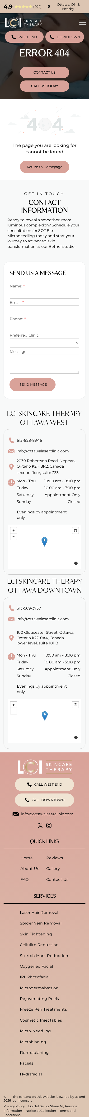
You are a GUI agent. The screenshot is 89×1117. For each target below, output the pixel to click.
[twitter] (40, 826)
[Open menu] (82, 22)
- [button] (13, 537)
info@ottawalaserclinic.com (43, 451)
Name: (16, 286)
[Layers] (75, 530)
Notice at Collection (41, 1110)
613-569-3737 (29, 608)
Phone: (16, 319)
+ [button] (13, 530)
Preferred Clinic (24, 335)
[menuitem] (29, 858)
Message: (18, 351)
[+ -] (44, 547)
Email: (15, 302)
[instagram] (49, 826)
